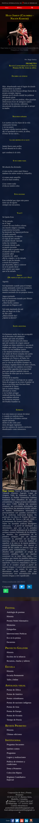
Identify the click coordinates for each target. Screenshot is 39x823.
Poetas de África (14, 690)
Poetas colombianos (15, 698)
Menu (20, 7)
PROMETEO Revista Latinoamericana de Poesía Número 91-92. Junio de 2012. (23, 65)
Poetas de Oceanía (14, 715)
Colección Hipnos (14, 773)
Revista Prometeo (15, 725)
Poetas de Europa (14, 711)
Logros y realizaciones (16, 757)
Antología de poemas (16, 612)
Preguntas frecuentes (15, 744)
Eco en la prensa (14, 638)
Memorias (11, 625)
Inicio (6, 7)
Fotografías (11, 629)
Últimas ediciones (14, 734)
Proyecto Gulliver (16, 647)
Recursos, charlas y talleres (18, 661)
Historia (10, 616)
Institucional (13, 740)
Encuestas (11, 642)
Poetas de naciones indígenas (19, 702)
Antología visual (15, 685)
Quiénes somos (13, 749)
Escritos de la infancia (16, 656)
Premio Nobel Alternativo (17, 621)
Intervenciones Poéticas (17, 633)
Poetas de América (14, 694)
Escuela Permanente (15, 675)
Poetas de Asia (13, 707)
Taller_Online (12, 679)
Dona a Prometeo (14, 768)
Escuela (10, 666)
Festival (10, 607)
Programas (11, 753)
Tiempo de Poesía (14, 720)
